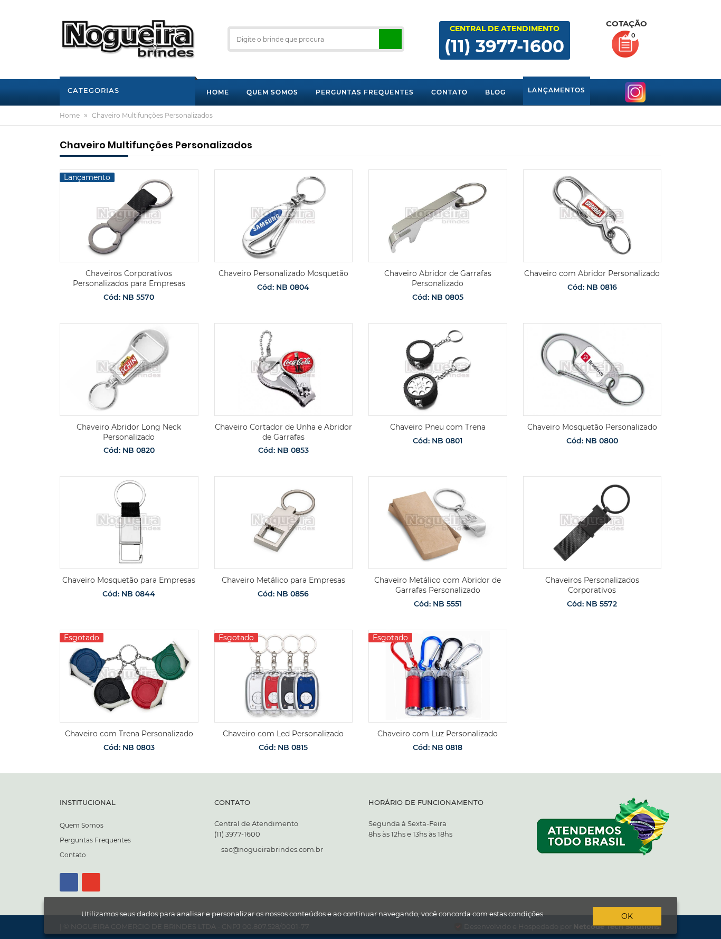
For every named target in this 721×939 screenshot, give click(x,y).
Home (70, 115)
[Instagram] (91, 882)
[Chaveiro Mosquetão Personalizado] (592, 369)
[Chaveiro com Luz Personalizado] (438, 676)
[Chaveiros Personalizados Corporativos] (592, 522)
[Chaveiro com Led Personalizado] (284, 676)
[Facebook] (69, 882)
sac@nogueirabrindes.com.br (272, 849)
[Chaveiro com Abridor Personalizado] (592, 216)
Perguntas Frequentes (95, 840)
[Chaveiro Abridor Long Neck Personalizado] (129, 369)
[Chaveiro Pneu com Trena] (438, 369)
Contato (73, 855)
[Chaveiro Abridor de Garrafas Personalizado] (438, 216)
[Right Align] (390, 39)
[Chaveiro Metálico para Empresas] (284, 522)
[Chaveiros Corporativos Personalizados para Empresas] (129, 216)
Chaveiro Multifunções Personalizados (152, 115)
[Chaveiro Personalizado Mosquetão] (284, 216)
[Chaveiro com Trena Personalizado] (129, 676)
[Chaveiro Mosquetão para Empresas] (129, 522)
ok (627, 916)
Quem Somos (81, 825)
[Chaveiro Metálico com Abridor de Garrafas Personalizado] (438, 522)
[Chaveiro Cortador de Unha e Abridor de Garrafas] (284, 369)
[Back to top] (709, 930)
